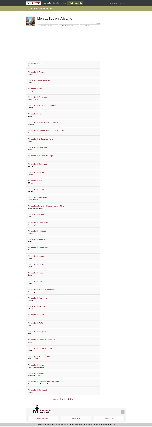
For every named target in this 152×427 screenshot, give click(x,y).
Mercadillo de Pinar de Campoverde (42, 106)
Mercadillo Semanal (42, 409)
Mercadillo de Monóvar (37, 257)
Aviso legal (76, 418)
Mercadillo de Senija (36, 190)
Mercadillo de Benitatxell (37, 391)
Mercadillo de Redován (37, 307)
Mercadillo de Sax (35, 282)
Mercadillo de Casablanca (38, 165)
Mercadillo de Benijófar (37, 332)
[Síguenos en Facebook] (122, 412)
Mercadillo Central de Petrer (39, 81)
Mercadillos (48, 3)
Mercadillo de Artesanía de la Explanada (43, 383)
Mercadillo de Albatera (36, 265)
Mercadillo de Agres (35, 90)
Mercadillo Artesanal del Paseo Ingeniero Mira (46, 207)
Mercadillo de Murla (35, 182)
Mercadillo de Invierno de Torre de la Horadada (46, 132)
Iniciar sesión (113, 3)
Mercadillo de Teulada (36, 240)
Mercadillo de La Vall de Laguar (40, 349)
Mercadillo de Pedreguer (37, 299)
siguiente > (71, 399)
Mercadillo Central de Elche (38, 199)
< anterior (55, 399)
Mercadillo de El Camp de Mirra (40, 140)
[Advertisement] (63, 43)
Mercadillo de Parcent (36, 115)
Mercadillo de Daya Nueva (38, 148)
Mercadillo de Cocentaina (38, 249)
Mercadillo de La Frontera (38, 224)
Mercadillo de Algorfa (36, 73)
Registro (122, 3)
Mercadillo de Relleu (36, 366)
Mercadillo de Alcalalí (36, 173)
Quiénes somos (109, 418)
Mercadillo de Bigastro (36, 316)
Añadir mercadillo (75, 3)
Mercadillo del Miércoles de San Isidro (43, 123)
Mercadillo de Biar (35, 65)
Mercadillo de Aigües (36, 374)
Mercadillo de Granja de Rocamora (41, 341)
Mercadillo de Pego (35, 274)
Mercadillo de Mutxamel (37, 232)
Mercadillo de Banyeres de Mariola (41, 291)
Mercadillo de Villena (36, 215)
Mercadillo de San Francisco (39, 358)
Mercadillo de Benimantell (38, 98)
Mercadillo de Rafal (35, 324)
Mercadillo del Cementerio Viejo (40, 157)
